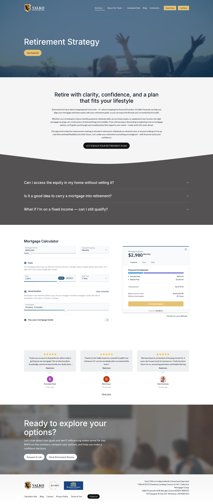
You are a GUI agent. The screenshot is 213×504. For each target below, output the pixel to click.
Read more (50, 368)
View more (106, 394)
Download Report (155, 304)
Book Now (170, 8)
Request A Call (34, 457)
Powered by (156, 311)
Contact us (93, 496)
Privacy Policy (62, 496)
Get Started (33, 53)
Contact (49, 496)
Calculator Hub (133, 8)
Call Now (183, 8)
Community (154, 8)
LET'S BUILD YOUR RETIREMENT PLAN (106, 145)
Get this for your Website (177, 316)
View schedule (102, 291)
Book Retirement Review (61, 457)
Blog (145, 8)
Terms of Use (76, 496)
